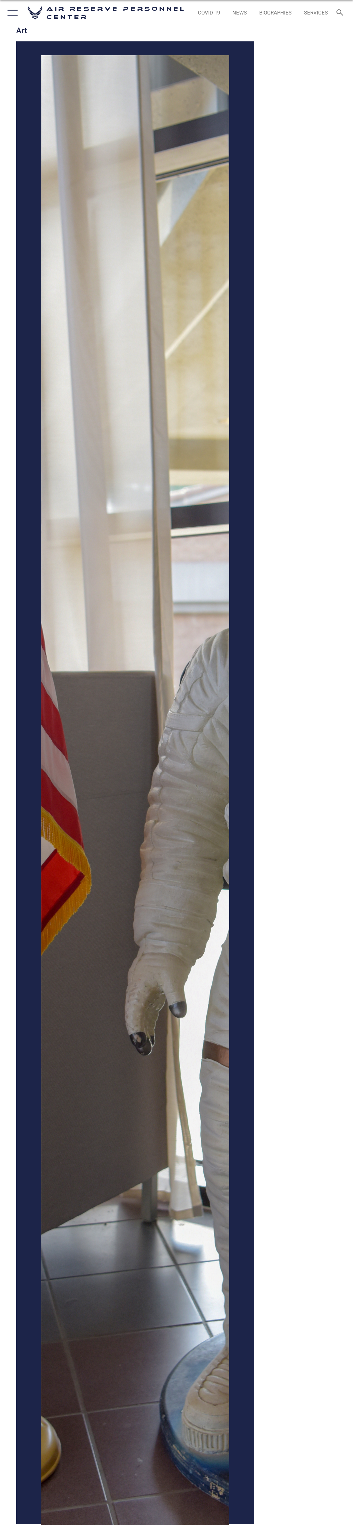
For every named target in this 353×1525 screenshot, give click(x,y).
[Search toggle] (341, 13)
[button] (11, 13)
